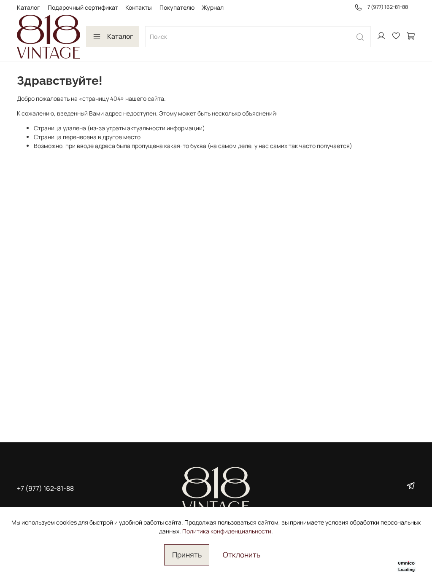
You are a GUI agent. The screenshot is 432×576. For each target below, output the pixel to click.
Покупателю (176, 7)
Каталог (28, 7)
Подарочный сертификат (83, 7)
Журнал (213, 7)
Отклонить (241, 554)
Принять (187, 554)
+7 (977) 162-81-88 (386, 7)
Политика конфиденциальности (226, 531)
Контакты (138, 7)
